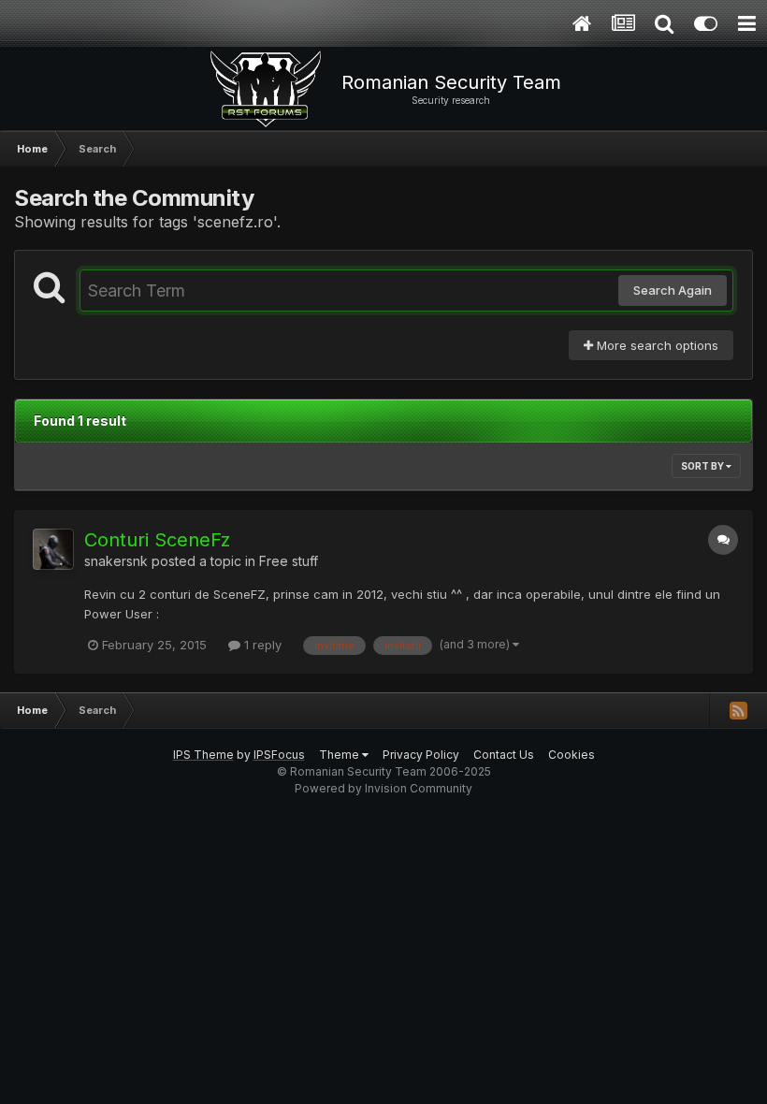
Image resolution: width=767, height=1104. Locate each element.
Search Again (672, 290)
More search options (655, 345)
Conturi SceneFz (157, 540)
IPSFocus (279, 755)
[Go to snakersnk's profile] (53, 549)
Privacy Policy (421, 755)
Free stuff (288, 561)
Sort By (703, 466)
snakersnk (116, 561)
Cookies (571, 755)
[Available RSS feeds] (738, 710)
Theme (340, 755)
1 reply (261, 644)
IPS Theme (203, 755)
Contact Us (503, 755)
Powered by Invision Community (383, 788)
